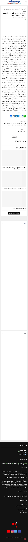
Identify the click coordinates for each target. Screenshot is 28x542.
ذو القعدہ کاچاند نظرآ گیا (21, 131)
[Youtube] (8, 531)
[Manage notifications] (25, 539)
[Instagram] (12, 531)
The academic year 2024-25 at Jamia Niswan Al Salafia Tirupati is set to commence (14, 168)
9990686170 (24, 506)
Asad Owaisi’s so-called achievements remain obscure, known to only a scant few (14, 124)
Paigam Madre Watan (21, 17)
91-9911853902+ (18, 506)
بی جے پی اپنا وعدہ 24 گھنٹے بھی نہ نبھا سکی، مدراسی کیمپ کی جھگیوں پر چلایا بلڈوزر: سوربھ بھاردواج (15, 188)
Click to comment (14, 213)
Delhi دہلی (24, 11)
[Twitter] (15, 531)
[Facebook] (19, 531)
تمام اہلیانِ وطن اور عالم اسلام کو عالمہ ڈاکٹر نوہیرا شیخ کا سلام (19, 208)
